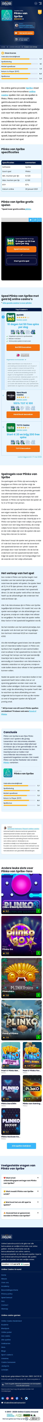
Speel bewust (6, 1297)
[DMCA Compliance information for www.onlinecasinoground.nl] (35, 1418)
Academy (5, 1286)
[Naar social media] (2, 1398)
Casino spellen (15, 47)
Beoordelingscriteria (9, 1290)
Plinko (6, 762)
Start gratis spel (21, 261)
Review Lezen (22, 320)
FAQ (3, 1301)
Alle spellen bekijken (21, 1146)
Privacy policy (6, 1294)
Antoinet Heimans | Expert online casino (23, 829)
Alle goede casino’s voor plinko (17, 303)
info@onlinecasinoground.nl (14, 1402)
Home (3, 47)
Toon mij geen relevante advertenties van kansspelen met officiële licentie (23, 1385)
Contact (4, 1305)
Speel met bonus (21, 249)
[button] (23, 360)
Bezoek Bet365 (33, 10)
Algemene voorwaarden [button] (15, 360)
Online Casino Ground (28, 1412)
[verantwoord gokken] (36, 3)
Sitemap (4, 1309)
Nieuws (4, 1279)
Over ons (5, 1282)
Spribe (29, 88)
